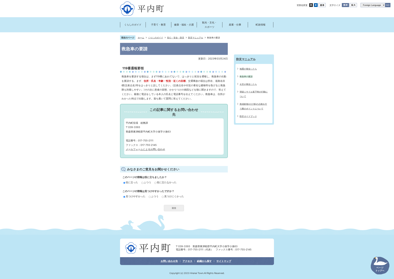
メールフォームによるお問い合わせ (145, 149)
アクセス (187, 261)
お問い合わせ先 (169, 261)
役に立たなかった (167, 182)
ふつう (147, 182)
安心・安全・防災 (175, 37)
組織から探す (204, 261)
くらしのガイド (155, 37)
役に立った (132, 182)
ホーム (141, 37)
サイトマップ (223, 261)
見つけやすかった (135, 196)
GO (387, 5)
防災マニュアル (195, 37)
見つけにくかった (174, 196)
